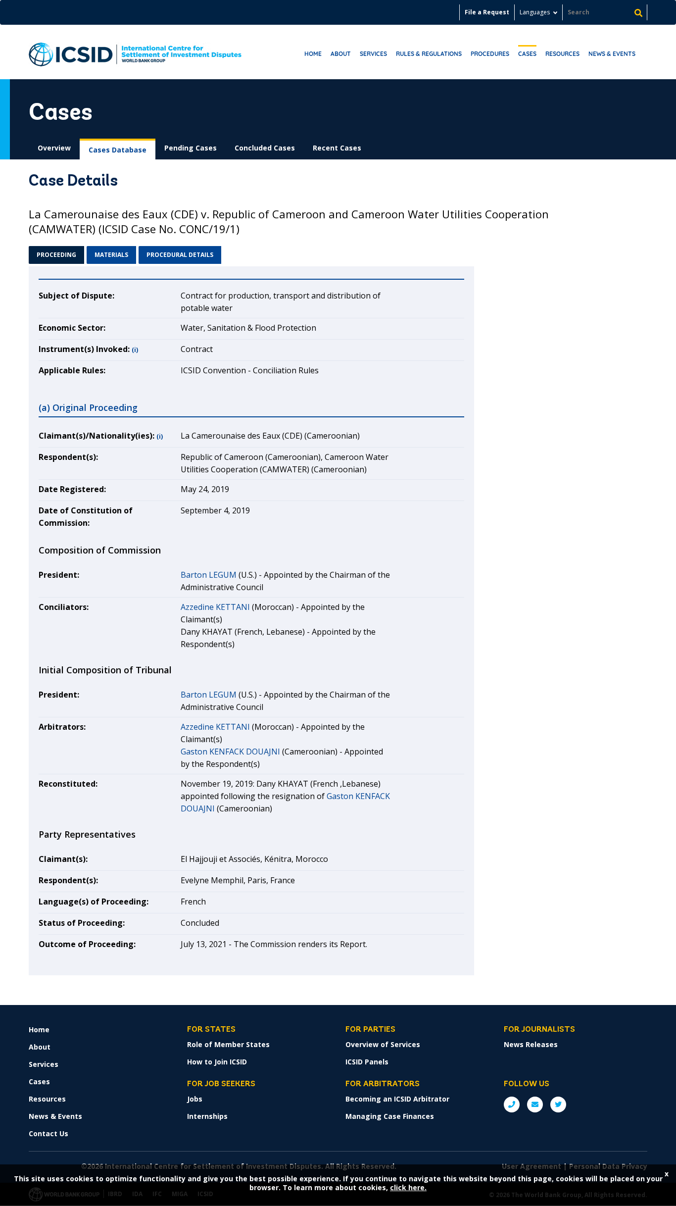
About (341, 53)
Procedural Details (179, 255)
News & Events (611, 53)
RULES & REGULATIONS (429, 53)
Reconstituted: (68, 783)
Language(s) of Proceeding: (93, 901)
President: (59, 574)
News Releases (531, 1044)
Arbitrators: (62, 726)
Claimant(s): (63, 859)
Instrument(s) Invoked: (84, 349)
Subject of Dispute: (76, 295)
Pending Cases (190, 147)
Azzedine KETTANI (215, 607)
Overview (54, 147)
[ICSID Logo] (135, 52)
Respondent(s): (68, 457)
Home (313, 53)
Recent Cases (337, 147)
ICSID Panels (366, 1061)
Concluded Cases (265, 147)
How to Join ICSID (217, 1061)
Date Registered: (72, 489)
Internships (207, 1116)
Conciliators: (64, 607)
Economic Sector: (72, 327)
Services (373, 53)
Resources (562, 53)
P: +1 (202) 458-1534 (512, 1104)
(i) (135, 350)
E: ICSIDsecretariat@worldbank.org (535, 1104)
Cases (527, 53)
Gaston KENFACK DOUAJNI (230, 751)
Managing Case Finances (389, 1116)
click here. (408, 1187)
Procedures (490, 53)
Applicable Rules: (72, 370)
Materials (111, 255)
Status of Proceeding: (82, 922)
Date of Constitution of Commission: (86, 516)
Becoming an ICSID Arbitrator (397, 1099)
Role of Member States (228, 1044)
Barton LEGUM (209, 574)
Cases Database (117, 149)
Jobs (194, 1099)
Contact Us (48, 1133)
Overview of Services (382, 1044)
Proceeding (56, 255)
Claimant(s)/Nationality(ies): (96, 435)
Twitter (558, 1104)
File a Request (487, 12)
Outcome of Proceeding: (87, 944)
